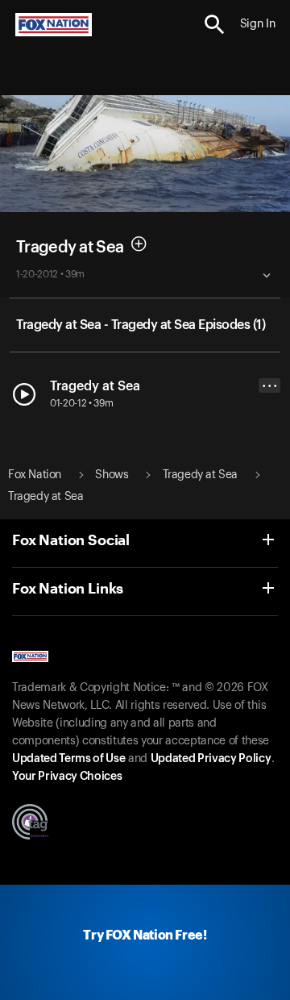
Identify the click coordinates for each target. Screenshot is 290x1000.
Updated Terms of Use (68, 759)
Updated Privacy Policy (211, 759)
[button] (214, 24)
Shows (111, 475)
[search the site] (214, 24)
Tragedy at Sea (69, 248)
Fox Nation (34, 475)
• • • (270, 385)
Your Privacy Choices (67, 776)
